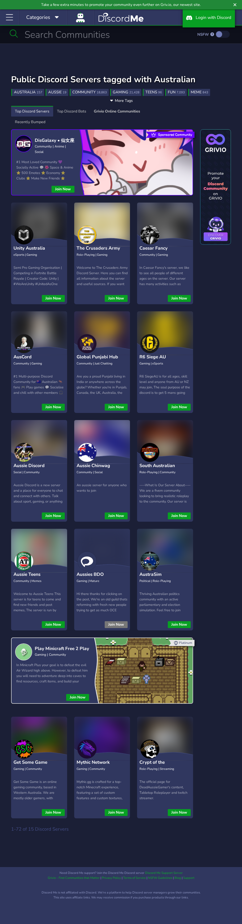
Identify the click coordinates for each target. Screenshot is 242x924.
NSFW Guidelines (160, 878)
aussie (57, 92)
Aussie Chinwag (93, 466)
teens (153, 92)
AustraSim (150, 574)
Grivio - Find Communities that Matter (74, 878)
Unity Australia (29, 248)
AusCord (22, 357)
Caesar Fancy (153, 248)
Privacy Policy (111, 878)
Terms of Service (134, 878)
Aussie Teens (26, 574)
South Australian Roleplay (157, 469)
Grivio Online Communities (117, 111)
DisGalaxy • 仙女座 (54, 140)
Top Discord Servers (32, 111)
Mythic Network (93, 762)
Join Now (63, 189)
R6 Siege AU (152, 357)
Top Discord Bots (71, 111)
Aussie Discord (29, 466)
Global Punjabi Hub (97, 357)
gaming (126, 92)
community (89, 92)
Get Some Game (30, 762)
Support (188, 878)
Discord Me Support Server (164, 873)
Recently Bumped (30, 122)
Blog (177, 878)
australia (28, 92)
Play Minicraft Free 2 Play (62, 649)
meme (199, 92)
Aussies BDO (90, 574)
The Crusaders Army (98, 248)
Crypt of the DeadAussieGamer (159, 766)
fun (176, 92)
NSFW (203, 34)
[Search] (14, 33)
